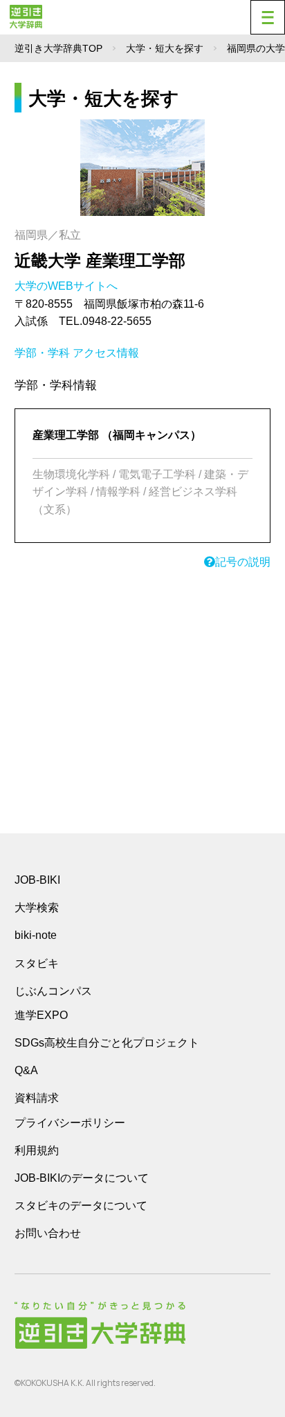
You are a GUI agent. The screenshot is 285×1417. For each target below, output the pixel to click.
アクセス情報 (106, 353)
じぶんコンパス (53, 990)
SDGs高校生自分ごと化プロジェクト (107, 1043)
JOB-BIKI (37, 880)
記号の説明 (242, 562)
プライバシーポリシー (70, 1123)
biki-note (36, 935)
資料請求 (37, 1098)
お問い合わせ (48, 1233)
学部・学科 (42, 353)
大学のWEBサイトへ (67, 286)
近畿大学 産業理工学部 (100, 260)
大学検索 (37, 907)
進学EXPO (41, 1015)
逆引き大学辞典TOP (58, 48)
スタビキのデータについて (81, 1205)
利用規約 (37, 1150)
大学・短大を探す (164, 48)
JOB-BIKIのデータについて (82, 1178)
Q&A (26, 1070)
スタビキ (37, 963)
